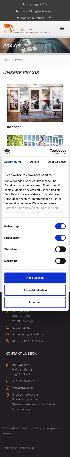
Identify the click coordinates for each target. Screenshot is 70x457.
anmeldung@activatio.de (38, 11)
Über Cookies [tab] (57, 161)
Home (6, 59)
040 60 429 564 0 (23, 381)
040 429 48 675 (37, 4)
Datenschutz (10, 447)
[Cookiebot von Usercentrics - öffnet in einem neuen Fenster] (50, 151)
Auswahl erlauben (35, 290)
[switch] (60, 238)
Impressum (27, 447)
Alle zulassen (35, 277)
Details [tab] (34, 161)
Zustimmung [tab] (12, 161)
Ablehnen (35, 302)
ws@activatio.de (22, 388)
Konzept (14, 127)
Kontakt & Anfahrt (32, 18)
